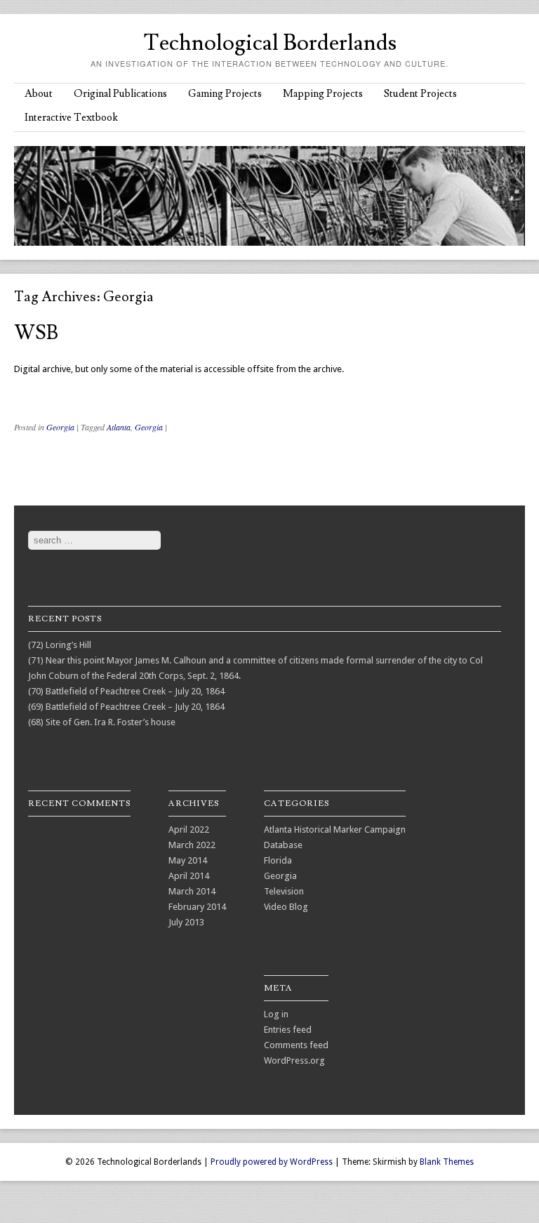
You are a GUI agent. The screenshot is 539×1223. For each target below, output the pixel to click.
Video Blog (286, 906)
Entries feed (288, 1029)
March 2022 (191, 845)
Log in (276, 1014)
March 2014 (191, 891)
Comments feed (296, 1045)
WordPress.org (294, 1060)
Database (283, 845)
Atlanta (119, 426)
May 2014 (187, 860)
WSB (36, 333)
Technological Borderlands (270, 43)
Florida (278, 860)
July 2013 (186, 922)
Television (284, 891)
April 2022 (188, 829)
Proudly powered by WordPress (272, 1162)
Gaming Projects (225, 93)
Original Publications (120, 93)
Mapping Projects (323, 93)
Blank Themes (447, 1162)
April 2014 (188, 876)
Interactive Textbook (71, 117)
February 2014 (197, 906)
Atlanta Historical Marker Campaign (335, 829)
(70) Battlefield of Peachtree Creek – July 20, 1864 (126, 691)
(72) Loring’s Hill (59, 645)
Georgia (60, 426)
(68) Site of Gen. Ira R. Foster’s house (101, 722)
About (39, 93)
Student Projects (420, 93)
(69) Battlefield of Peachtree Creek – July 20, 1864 (126, 706)
